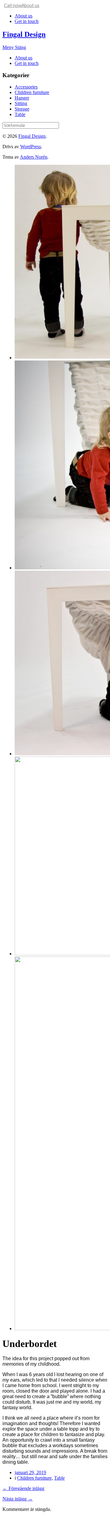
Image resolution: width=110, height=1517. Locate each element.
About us (23, 15)
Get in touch (26, 21)
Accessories (26, 86)
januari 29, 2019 (30, 1472)
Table (20, 114)
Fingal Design (24, 34)
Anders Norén (33, 157)
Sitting (21, 103)
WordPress (30, 146)
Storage (22, 108)
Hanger (22, 97)
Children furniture (32, 92)
